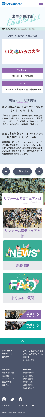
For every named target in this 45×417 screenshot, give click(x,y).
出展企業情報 (28, 385)
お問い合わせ (7, 351)
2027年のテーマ (8, 379)
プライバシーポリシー (25, 406)
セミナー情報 (28, 376)
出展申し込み (7, 354)
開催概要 (5, 376)
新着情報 (26, 357)
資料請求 (5, 357)
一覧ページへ (23, 171)
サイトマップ (7, 406)
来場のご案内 (28, 379)
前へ (6, 171)
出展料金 (5, 385)
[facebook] (21, 399)
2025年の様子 (7, 382)
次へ (39, 171)
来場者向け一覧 (28, 373)
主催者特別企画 (28, 388)
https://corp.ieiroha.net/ (22, 76)
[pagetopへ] (22, 341)
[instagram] (4, 399)
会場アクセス (28, 382)
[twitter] (12, 400)
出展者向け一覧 (8, 373)
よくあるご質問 (28, 360)
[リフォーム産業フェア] (12, 3)
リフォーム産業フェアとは (33, 354)
